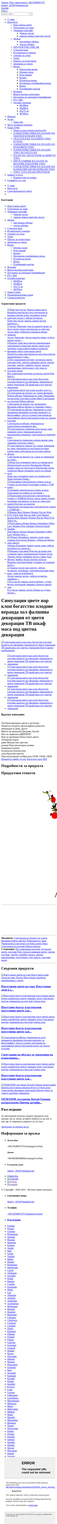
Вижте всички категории (26, 94)
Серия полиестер (16, 297)
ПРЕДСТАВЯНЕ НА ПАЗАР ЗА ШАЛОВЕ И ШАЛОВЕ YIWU (30, 162)
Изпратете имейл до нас (13, 759)
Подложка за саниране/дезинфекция (32, 97)
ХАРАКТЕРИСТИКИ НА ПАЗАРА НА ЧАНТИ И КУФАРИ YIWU (34, 134)
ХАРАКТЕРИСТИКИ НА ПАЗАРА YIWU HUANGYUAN (32, 151)
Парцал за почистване (24, 61)
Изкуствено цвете (22, 25)
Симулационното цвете (19, 191)
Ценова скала (26, 72)
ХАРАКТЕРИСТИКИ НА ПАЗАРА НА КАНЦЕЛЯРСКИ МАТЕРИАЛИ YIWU (34, 168)
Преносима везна (28, 69)
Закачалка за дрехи (23, 63)
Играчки (17, 91)
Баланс (23, 77)
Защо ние (18, 122)
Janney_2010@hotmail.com (20, 1171)
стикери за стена (22, 55)
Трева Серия (13, 292)
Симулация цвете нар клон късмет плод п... (29, 390)
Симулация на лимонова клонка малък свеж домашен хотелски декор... (30, 441)
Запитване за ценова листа (15, 1126)
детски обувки (26, 44)
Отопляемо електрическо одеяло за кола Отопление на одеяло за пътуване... (28, 491)
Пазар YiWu (13, 127)
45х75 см (24, 111)
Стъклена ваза (20, 50)
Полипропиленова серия (20, 295)
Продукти (12, 22)
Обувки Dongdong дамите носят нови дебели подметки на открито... (30, 547)
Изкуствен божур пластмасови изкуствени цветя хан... (21, 1009)
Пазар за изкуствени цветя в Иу (29, 130)
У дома (11, 19)
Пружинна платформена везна (35, 83)
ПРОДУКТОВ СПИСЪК (26, 47)
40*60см (23, 113)
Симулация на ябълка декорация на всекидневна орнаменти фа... (25, 425)
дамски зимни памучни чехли (34, 36)
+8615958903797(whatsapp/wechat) (25, 1214)
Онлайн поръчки (22, 102)
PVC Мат (18, 100)
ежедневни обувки (29, 41)
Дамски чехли (26, 33)
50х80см (23, 108)
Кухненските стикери (24, 52)
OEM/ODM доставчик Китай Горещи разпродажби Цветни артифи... (25, 1101)
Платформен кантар (29, 88)
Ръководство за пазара (24, 177)
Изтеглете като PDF (37, 759)
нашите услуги (15, 174)
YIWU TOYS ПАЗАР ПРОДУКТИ (31, 172)
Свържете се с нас (16, 180)
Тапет (16, 58)
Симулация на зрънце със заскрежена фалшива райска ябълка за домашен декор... (29, 405)
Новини (11, 116)
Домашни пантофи (23, 30)
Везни (16, 66)
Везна (22, 86)
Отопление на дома (23, 27)
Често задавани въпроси (19, 125)
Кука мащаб (25, 75)
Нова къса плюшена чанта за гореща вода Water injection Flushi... (28, 477)
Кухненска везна (28, 80)
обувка (16, 38)
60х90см (23, 105)
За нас (10, 119)
